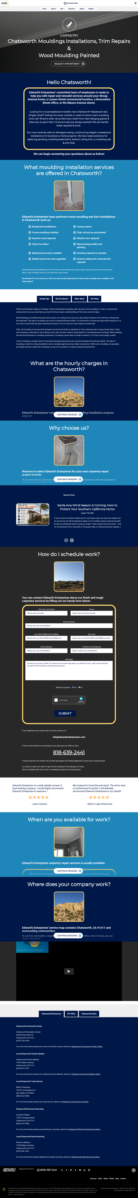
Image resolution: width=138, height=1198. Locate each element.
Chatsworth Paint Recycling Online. (86, 1157)
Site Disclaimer (130, 1188)
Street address (69, 622)
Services (93, 1179)
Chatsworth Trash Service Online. (75, 1102)
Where (90, 9)
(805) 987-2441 (48, 1169)
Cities (100, 1179)
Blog (117, 1179)
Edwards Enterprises (4, 3)
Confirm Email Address (91, 647)
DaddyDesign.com (129, 1190)
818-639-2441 (72, 3)
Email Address (46, 647)
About (106, 1179)
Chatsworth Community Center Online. (87, 1046)
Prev (66, 540)
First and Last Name (46, 609)
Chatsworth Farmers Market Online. (86, 1074)
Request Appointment (67, 64)
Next (72, 540)
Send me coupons (63, 687)
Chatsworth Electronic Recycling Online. (84, 1129)
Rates (53, 9)
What (44, 9)
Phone (91, 609)
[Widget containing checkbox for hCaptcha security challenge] (69, 700)
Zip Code (91, 634)
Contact (71, 9)
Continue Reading (67, 414)
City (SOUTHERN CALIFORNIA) (46, 634)
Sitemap (122, 1188)
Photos (111, 1179)
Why (62, 9)
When (82, 9)
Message (69, 659)
